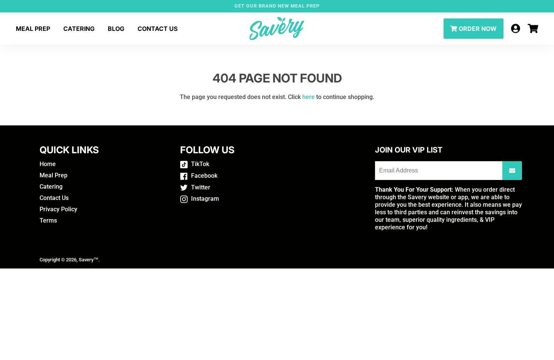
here (308, 97)
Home (48, 164)
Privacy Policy (58, 209)
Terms (48, 220)
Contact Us (158, 28)
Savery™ (88, 259)
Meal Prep (33, 28)
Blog (116, 28)
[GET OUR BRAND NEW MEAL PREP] (277, 6)
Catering (79, 28)
